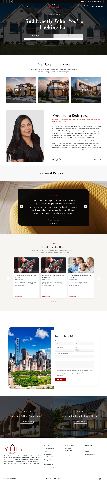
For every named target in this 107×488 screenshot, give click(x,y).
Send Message (60, 379)
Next (99, 278)
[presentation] (21, 206)
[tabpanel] (26, 278)
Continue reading (18, 296)
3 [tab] (53, 301)
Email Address (59, 347)
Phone (77, 347)
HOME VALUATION (53, 90)
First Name (58, 341)
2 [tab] (51, 301)
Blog (26, 6)
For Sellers (27, 411)
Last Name (78, 341)
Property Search (19, 6)
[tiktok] (8, 1)
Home (6, 6)
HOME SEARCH (21, 90)
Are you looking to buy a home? (80, 416)
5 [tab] (58, 301)
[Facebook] (53, 159)
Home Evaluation (85, 5)
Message (57, 360)
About (11, 6)
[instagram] (11, 1)
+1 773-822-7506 (86, 1)
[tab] (39, 36)
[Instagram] (57, 159)
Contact (77, 5)
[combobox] (77, 350)
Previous (8, 278)
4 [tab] (55, 301)
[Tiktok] (60, 159)
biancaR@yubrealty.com (97, 1)
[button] (51, 223)
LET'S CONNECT (86, 90)
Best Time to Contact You (61, 353)
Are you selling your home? (26, 416)
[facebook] (5, 1)
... (52, 285)
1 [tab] (49, 301)
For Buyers (80, 411)
